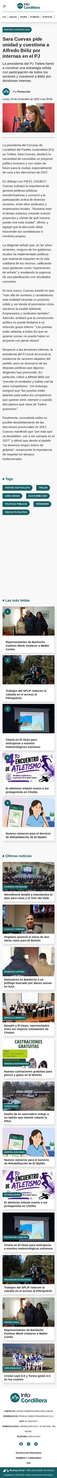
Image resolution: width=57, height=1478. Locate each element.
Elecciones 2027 (38, 496)
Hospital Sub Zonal (14, 1152)
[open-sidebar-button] (4, 6)
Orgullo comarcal (14, 1018)
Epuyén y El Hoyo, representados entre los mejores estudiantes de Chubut (26, 1029)
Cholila (19, 17)
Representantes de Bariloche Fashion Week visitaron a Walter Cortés (27, 646)
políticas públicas (16, 504)
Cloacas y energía (14, 929)
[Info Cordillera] (28, 6)
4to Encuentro (12, 1195)
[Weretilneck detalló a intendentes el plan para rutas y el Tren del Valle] (28, 876)
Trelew (43, 488)
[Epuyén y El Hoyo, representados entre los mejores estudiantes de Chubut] (28, 1007)
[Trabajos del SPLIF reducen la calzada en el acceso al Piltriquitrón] (28, 669)
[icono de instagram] (36, 1444)
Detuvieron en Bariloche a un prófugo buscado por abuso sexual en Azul (28, 983)
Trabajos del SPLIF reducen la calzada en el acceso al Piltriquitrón (26, 694)
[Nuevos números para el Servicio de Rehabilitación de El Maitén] (28, 812)
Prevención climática (16, 1237)
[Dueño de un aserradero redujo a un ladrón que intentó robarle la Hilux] (28, 1096)
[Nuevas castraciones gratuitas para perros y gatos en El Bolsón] (28, 1053)
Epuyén (8, 17)
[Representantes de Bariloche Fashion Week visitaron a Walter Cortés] (28, 621)
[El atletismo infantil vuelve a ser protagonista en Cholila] (28, 767)
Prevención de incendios (17, 1280)
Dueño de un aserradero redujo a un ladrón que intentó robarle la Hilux (26, 1117)
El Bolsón (43, 17)
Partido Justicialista (17, 30)
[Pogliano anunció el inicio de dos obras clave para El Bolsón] (28, 919)
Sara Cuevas (12, 496)
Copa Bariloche (12, 1368)
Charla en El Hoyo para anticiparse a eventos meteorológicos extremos (23, 743)
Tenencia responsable (16, 1064)
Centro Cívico (11, 1322)
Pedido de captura (14, 972)
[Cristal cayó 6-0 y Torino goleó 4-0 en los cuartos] (28, 1358)
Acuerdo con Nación (15, 887)
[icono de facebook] (21, 1444)
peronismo (42, 504)
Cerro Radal (11, 1106)
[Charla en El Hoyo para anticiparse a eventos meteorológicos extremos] (28, 718)
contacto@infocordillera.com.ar (28, 1411)
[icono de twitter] (28, 1444)
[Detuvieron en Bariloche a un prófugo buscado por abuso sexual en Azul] (28, 961)
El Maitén (30, 17)
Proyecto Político (16, 512)
